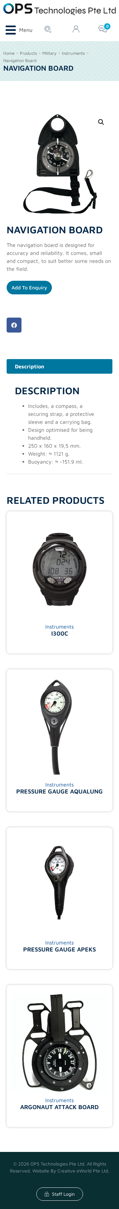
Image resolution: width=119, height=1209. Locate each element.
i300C (59, 633)
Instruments (73, 53)
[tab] (59, 366)
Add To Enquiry (29, 287)
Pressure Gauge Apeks (59, 949)
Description (29, 366)
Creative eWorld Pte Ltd (83, 1170)
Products (28, 53)
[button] (14, 325)
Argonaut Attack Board (59, 1106)
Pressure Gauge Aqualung (59, 791)
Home (9, 53)
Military (49, 53)
